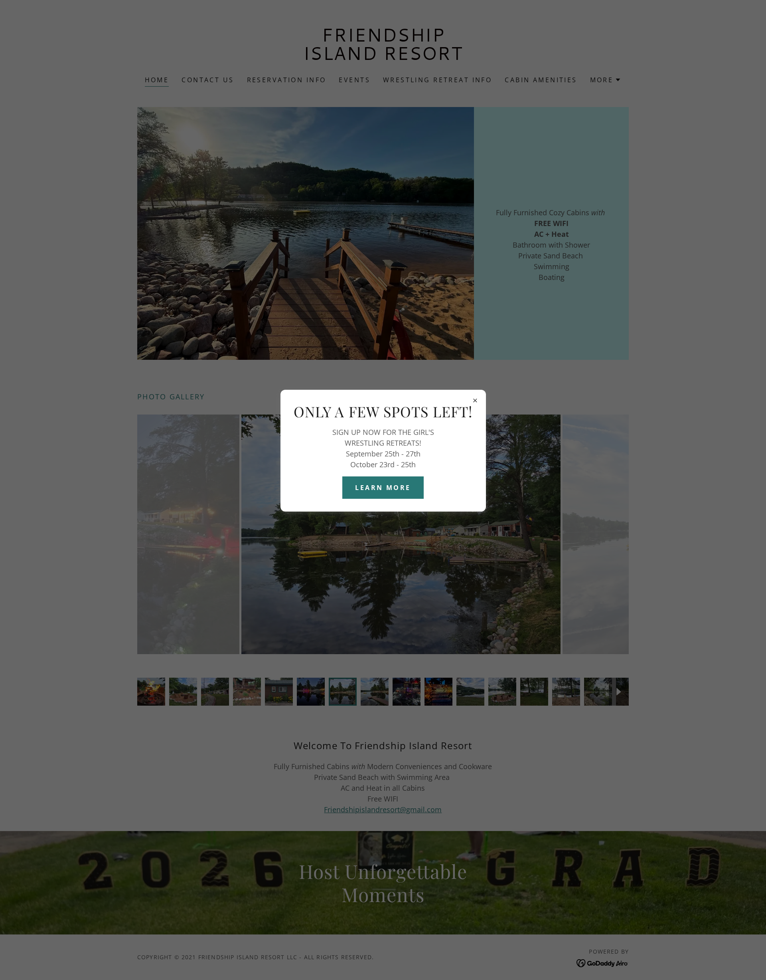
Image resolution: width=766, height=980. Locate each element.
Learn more (383, 487)
